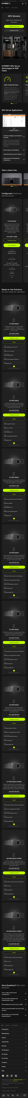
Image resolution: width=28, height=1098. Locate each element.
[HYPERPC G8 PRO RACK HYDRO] (14, 841)
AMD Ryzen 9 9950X (8, 503)
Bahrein (7, 1084)
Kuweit (18, 1083)
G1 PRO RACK (12, 221)
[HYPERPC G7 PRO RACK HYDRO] (14, 765)
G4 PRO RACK (14, 553)
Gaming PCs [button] (5, 1029)
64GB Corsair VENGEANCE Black (10, 436)
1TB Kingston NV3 (7, 363)
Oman (14, 1083)
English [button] (15, 1)
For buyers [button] (5, 1054)
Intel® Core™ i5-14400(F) (9, 351)
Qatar (11, 1083)
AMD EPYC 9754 (7, 885)
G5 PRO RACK (14, 629)
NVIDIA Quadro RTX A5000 (9, 424)
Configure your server (14, 26)
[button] (7, 1)
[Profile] (22, 3)
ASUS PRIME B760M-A (8, 355)
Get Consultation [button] (12, 245)
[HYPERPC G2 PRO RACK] (14, 383)
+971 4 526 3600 (22, 1)
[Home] (2, 7)
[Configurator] (13, 1095)
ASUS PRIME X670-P (8, 432)
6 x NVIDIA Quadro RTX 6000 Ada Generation (13, 957)
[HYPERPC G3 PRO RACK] (14, 460)
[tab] (12, 103)
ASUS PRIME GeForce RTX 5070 (10, 347)
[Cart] (17, 1095)
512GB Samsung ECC (8, 740)
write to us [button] (15, 1081)
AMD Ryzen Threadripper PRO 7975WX (12, 655)
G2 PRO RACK (14, 400)
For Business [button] (5, 1050)
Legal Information (6, 1090)
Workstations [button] (5, 1033)
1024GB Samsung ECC (8, 965)
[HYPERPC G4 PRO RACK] (14, 536)
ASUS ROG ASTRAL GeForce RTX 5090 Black (13, 499)
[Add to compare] (24, 296)
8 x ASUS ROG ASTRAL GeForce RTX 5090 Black (14, 881)
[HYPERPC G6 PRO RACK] (14, 688)
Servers (7, 7)
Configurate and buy (14, 338)
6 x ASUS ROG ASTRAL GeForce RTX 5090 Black (14, 805)
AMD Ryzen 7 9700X (8, 428)
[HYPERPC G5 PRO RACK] (14, 612)
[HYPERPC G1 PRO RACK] (14, 307)
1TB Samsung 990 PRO (8, 592)
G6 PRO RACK (14, 705)
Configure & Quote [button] (14, 30)
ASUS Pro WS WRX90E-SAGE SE (10, 659)
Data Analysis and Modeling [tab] (11, 150)
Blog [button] (3, 1070)
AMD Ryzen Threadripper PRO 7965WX (12, 809)
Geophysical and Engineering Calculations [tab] (11, 159)
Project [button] (4, 1066)
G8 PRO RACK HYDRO (14, 858)
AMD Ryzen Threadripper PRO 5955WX (12, 580)
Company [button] (4, 1062)
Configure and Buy (11, 240)
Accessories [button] (5, 1041)
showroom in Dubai (17, 1079)
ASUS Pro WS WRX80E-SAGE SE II (11, 584)
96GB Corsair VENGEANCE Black (10, 511)
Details (14, 342)
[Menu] (25, 3)
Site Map (13, 1090)
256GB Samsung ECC (8, 588)
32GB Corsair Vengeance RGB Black (11, 359)
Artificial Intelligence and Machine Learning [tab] (12, 136)
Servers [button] (4, 1037)
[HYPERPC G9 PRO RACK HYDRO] (14, 914)
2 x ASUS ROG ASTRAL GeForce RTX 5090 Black (14, 651)
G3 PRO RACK (14, 477)
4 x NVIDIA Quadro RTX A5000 (10, 728)
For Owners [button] (5, 1058)
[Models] (8, 1095)
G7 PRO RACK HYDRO (14, 782)
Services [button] (4, 1046)
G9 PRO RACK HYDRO (14, 931)
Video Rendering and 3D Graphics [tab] (12, 154)
